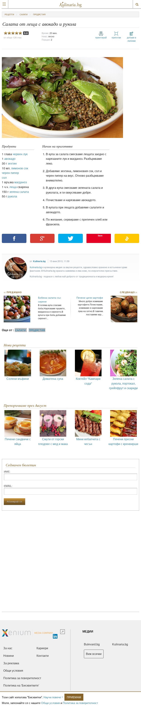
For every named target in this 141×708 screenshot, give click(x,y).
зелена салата (19, 192)
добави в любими (131, 39)
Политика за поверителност (80, 703)
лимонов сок (19, 168)
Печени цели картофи (89, 297)
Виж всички (94, 653)
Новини (8, 655)
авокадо (9, 158)
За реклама (11, 663)
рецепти (9, 14)
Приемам (74, 697)
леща (13, 187)
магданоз (20, 182)
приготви (116, 37)
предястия (39, 14)
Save (100, 235)
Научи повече (52, 697)
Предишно (13, 292)
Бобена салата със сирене (49, 299)
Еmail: (8, 486)
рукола (12, 196)
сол (4, 177)
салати (24, 14)
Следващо (128, 292)
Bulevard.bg (92, 644)
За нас (7, 648)
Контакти (43, 655)
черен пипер (10, 173)
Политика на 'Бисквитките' (21, 685)
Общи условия (50, 703)
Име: (7, 471)
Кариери (42, 648)
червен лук (20, 154)
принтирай (101, 37)
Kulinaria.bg (39, 261)
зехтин (12, 163)
